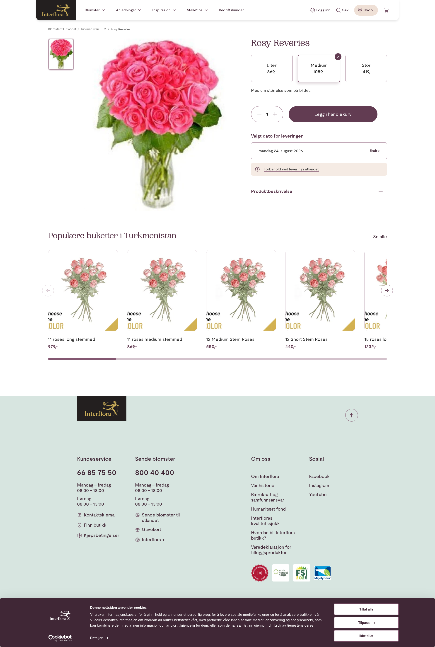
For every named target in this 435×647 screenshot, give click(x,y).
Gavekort (151, 529)
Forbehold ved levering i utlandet (291, 169)
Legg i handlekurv (333, 114)
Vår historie (262, 485)
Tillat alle (366, 609)
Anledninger (126, 10)
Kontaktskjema (99, 514)
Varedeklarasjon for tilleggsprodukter (271, 550)
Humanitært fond (268, 508)
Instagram (319, 485)
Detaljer (96, 638)
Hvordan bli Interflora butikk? (273, 535)
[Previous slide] (48, 290)
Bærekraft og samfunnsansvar (267, 497)
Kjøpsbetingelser (101, 535)
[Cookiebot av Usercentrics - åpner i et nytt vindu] (60, 638)
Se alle (380, 236)
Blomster (92, 10)
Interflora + (153, 539)
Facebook (319, 476)
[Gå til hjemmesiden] (56, 10)
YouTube (318, 494)
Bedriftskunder (231, 10)
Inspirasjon (161, 10)
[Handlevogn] (386, 10)
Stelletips (195, 10)
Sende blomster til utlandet (161, 517)
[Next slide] (387, 290)
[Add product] (275, 114)
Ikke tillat (366, 636)
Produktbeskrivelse (271, 191)
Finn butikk (95, 525)
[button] (351, 415)
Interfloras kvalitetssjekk (265, 521)
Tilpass (364, 623)
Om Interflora (265, 476)
